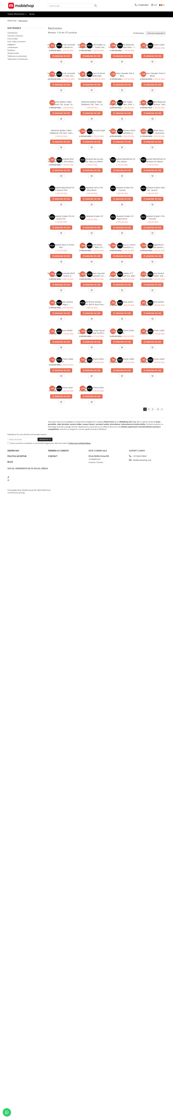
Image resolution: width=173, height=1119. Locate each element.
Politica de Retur (16, 456)
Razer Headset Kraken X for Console (152, 217)
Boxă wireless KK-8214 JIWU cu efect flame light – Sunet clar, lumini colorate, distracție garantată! (91, 46)
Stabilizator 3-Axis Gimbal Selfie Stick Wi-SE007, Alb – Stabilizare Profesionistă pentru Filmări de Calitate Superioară (152, 274)
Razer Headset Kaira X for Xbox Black (91, 188)
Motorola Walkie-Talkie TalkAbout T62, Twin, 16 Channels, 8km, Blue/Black (92, 103)
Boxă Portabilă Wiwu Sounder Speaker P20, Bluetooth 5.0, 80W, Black (91, 274)
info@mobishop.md (141, 460)
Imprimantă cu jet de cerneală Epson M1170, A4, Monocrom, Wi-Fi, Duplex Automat (61, 46)
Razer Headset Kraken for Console (122, 188)
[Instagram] (8, 480)
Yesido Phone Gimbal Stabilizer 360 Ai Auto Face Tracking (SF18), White (92, 303)
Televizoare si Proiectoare (17, 59)
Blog (31, 14)
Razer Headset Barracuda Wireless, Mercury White (91, 160)
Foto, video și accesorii (16, 41)
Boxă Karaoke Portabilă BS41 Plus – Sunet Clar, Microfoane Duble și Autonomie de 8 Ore (61, 160)
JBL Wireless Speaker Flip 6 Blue (122, 74)
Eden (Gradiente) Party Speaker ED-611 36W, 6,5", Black (92, 246)
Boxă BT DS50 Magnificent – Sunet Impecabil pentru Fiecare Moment (152, 246)
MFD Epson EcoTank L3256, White (122, 331)
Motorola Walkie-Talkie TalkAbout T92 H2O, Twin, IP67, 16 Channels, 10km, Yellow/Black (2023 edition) (61, 131)
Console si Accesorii (15, 36)
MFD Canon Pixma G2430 (152, 302)
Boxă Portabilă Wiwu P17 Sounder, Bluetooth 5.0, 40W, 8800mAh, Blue (122, 274)
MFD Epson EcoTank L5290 (92, 387)
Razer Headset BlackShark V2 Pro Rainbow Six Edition (152, 160)
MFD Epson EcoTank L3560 (122, 359)
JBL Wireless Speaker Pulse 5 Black (152, 74)
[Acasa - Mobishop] (20, 5)
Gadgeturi (11, 44)
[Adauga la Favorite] (61, 62)
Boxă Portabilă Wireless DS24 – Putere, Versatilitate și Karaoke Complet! (122, 131)
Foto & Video (12, 38)
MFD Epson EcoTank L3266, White (61, 360)
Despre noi (13, 450)
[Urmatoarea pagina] (162, 409)
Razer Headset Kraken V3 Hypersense (122, 217)
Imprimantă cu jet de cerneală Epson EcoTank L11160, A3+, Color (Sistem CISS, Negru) (61, 74)
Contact (52, 456)
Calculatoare (12, 33)
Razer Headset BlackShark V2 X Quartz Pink (61, 188)
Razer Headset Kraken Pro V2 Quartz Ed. (61, 217)
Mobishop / (12, 20)
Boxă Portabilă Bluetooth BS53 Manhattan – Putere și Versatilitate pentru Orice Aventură (61, 274)
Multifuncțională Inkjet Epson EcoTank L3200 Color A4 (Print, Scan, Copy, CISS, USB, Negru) (91, 331)
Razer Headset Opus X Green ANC (61, 246)
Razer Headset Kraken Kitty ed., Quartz (152, 188)
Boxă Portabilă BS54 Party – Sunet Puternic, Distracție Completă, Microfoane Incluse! (152, 131)
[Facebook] (8, 474)
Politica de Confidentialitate (80, 443)
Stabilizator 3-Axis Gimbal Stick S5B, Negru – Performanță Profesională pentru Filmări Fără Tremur (61, 303)
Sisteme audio (13, 53)
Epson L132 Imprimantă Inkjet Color (91, 131)
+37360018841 (139, 456)
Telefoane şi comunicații (17, 56)
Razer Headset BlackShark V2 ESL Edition (122, 160)
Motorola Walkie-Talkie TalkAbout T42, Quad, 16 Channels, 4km (61, 103)
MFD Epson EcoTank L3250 (152, 44)
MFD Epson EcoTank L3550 (92, 359)
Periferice (11, 50)
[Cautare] (95, 6)
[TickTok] (8, 477)
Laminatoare (12, 47)
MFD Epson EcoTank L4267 (61, 387)
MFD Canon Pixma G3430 (61, 330)
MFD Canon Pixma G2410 (122, 302)
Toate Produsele (16, 14)
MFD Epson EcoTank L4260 (152, 359)
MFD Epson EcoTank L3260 (152, 330)
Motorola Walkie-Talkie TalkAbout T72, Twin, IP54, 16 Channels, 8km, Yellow (122, 103)
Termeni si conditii (58, 450)
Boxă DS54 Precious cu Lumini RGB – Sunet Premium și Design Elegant (122, 246)
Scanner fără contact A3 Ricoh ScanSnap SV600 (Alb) (91, 74)
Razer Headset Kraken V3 (91, 216)
